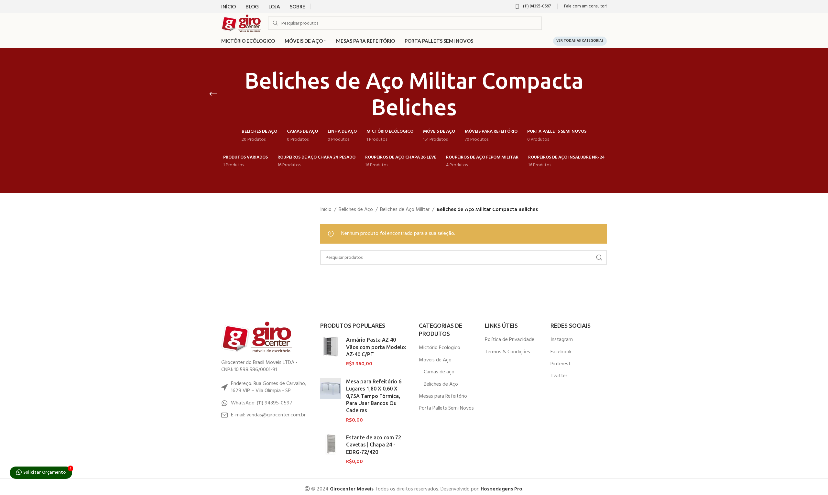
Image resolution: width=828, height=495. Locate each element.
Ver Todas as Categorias (580, 41)
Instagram (561, 339)
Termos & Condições (507, 352)
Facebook (561, 352)
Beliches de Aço (356, 210)
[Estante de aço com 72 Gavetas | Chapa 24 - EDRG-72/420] (330, 450)
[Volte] (213, 94)
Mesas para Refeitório (443, 396)
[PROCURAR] (599, 257)
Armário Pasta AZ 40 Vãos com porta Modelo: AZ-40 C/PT (376, 347)
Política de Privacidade (509, 339)
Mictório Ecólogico (439, 347)
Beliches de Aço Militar (405, 210)
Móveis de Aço (435, 360)
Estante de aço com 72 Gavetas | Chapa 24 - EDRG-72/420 (373, 444)
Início (326, 210)
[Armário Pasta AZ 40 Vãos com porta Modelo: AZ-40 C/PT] (330, 352)
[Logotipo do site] (241, 23)
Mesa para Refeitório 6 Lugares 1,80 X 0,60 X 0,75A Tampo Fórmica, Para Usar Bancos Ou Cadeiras (373, 396)
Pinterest (560, 364)
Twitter (558, 376)
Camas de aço (439, 372)
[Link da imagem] (256, 337)
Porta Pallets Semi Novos (446, 408)
